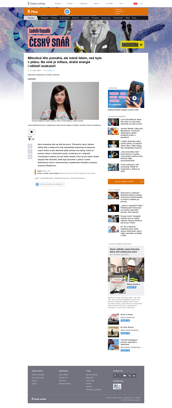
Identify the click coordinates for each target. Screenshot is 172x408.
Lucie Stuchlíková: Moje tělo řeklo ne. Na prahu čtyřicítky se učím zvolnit (131, 121)
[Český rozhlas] (36, 3)
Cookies (108, 398)
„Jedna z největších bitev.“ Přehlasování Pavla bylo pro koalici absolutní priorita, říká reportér (132, 208)
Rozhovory (106, 18)
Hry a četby (113, 93)
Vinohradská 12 (49, 70)
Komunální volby (38, 378)
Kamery (117, 13)
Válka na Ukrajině (38, 375)
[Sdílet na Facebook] (30, 146)
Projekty (95, 18)
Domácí (31, 18)
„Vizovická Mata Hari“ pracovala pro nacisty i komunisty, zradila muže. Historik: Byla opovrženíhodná (132, 156)
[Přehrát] (31, 132)
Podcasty (62, 381)
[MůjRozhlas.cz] (32, 79)
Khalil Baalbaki (66, 121)
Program (70, 3)
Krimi (122, 93)
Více (135, 18)
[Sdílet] (33, 139)
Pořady (54, 18)
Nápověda (90, 378)
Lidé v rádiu (90, 381)
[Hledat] (141, 3)
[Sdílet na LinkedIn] (30, 156)
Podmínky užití (128, 398)
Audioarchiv (119, 11)
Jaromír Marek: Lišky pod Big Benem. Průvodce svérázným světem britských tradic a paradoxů (132, 132)
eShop (34, 384)
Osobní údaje (117, 398)
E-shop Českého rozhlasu (120, 244)
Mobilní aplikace (65, 384)
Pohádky (112, 97)
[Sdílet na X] (30, 151)
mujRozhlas (83, 3)
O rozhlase (109, 3)
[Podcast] (29, 139)
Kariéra (88, 384)
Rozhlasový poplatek (93, 390)
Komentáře (118, 18)
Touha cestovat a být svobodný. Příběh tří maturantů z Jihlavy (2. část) (130, 168)
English (137, 398)
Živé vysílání (113, 100)
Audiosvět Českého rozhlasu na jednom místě (123, 110)
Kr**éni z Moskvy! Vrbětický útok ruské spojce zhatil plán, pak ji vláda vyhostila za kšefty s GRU (131, 231)
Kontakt (89, 387)
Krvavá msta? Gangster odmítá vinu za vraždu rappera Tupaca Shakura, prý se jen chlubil (131, 219)
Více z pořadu (115, 190)
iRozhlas (58, 3)
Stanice (96, 3)
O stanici (85, 18)
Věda (127, 18)
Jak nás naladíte (92, 375)
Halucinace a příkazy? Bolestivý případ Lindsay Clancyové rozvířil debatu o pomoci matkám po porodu (131, 197)
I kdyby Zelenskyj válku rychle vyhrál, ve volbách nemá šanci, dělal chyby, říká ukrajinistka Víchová (131, 144)
